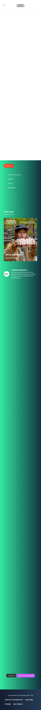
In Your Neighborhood (14, 118)
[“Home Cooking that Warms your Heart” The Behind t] (20, 330)
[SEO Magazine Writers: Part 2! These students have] (20, 408)
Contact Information (14, 175)
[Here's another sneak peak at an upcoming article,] (20, 662)
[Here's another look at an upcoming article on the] (20, 623)
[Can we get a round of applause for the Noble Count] (20, 310)
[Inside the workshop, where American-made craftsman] (20, 525)
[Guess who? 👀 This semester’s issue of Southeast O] (20, 369)
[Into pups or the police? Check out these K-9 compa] (20, 643)
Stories (10, 183)
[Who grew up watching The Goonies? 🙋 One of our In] (20, 349)
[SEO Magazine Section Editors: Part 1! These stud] (20, 467)
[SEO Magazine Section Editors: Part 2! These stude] (20, 428)
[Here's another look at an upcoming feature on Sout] (20, 604)
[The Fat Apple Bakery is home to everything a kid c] (20, 506)
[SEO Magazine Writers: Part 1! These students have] (20, 447)
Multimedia (11, 188)
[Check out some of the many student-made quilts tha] (20, 545)
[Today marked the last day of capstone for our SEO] (20, 290)
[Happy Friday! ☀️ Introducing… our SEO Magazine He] (20, 486)
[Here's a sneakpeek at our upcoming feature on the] (20, 565)
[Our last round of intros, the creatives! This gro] (20, 388)
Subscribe (9, 166)
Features (7, 41)
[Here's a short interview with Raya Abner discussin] (20, 584)
